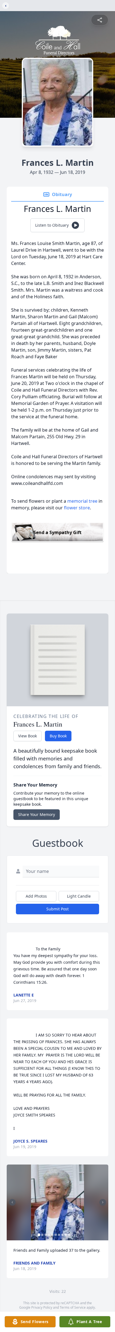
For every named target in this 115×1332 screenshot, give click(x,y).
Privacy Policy (41, 1307)
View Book (27, 735)
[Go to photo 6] (56, 1235)
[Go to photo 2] (42, 1235)
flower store (77, 508)
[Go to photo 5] (52, 1235)
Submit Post (57, 909)
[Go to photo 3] (46, 1235)
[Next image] (102, 1202)
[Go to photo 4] (49, 1235)
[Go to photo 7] (59, 1235)
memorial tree (82, 501)
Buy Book (58, 735)
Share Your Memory (36, 814)
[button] (57, 1202)
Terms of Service (73, 1307)
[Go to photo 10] (69, 1235)
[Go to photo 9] (66, 1235)
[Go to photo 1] (39, 1234)
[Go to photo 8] (62, 1235)
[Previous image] (12, 1202)
